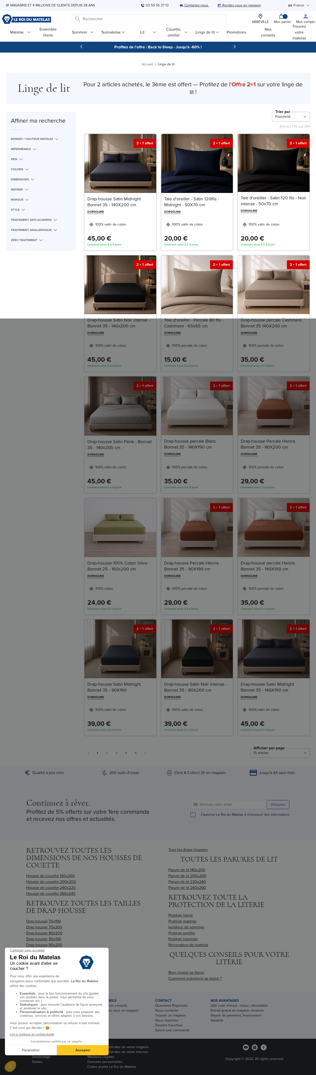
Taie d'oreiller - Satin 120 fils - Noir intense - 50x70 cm (273, 201)
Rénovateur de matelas (188, 945)
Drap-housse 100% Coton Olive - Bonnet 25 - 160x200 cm (118, 566)
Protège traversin (183, 939)
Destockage (41, 1056)
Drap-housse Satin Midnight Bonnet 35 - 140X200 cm (114, 202)
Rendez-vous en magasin (119, 1010)
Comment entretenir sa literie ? (195, 978)
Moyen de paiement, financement (236, 1015)
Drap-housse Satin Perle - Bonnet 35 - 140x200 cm (119, 444)
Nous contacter (167, 1010)
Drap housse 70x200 (44, 927)
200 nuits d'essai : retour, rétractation (239, 1005)
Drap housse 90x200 (44, 945)
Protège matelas (182, 921)
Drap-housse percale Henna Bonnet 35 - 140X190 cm (268, 566)
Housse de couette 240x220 (51, 887)
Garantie (217, 1020)
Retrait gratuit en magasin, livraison (237, 1010)
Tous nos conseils (113, 1005)
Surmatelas (110, 32)
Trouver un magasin (170, 1015)
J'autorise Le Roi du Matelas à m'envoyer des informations (245, 814)
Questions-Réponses (171, 1005)
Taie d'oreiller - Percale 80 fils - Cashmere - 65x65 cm (193, 323)
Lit (142, 32)
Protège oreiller (181, 933)
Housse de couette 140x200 (50, 876)
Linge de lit (205, 32)
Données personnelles (104, 1061)
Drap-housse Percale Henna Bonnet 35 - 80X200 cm (268, 444)
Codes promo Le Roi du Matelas (111, 1066)
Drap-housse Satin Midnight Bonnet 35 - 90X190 (114, 687)
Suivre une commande (172, 1030)
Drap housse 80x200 (44, 933)
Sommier (79, 32)
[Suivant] (234, 46)
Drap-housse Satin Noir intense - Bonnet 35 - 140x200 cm (118, 323)
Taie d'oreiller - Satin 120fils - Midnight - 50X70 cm (191, 202)
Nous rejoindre (166, 1020)
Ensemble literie (48, 32)
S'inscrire (278, 804)
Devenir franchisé (168, 1025)
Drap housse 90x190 (43, 939)
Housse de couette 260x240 (51, 893)
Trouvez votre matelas (299, 32)
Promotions (236, 32)
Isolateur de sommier (186, 927)
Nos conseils (268, 32)
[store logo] (26, 19)
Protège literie (180, 915)
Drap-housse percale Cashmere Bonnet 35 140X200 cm (271, 323)
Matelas (16, 32)
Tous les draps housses (188, 849)
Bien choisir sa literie (186, 972)
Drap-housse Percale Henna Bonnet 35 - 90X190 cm (191, 566)
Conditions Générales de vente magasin (118, 1047)
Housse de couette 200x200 (51, 882)
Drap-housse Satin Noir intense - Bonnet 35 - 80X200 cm (195, 687)
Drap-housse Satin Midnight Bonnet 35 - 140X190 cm (267, 687)
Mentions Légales (100, 1056)
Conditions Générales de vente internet (117, 1052)
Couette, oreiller (173, 32)
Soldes (37, 1061)
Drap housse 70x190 (43, 921)
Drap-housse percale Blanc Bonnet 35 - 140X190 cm (190, 444)
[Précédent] (81, 46)
